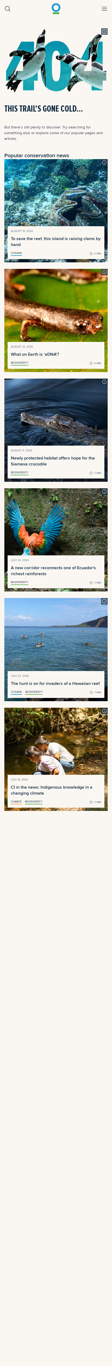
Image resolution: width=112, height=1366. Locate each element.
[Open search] (7, 8)
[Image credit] (104, 31)
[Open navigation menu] (104, 8)
